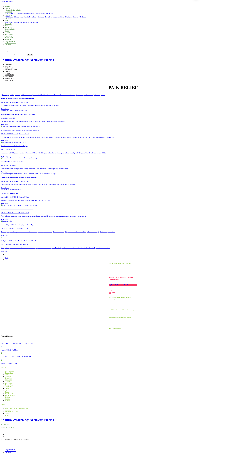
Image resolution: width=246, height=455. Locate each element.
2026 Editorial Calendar (12, 17)
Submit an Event (10, 41)
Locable (15, 439)
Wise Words (8, 36)
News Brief (8, 25)
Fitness (7, 390)
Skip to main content (7, 1)
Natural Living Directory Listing (21, 13)
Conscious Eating (10, 29)
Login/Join (8, 44)
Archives (111, 290)
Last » (6, 259)
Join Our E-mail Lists (11, 411)
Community (8, 24)
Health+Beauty (9, 393)
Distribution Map (25, 22)
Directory (7, 6)
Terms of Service (24, 439)
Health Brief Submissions (52, 17)
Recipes (7, 31)
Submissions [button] (8, 15)
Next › (6, 258)
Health (7, 392)
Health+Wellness (10, 395)
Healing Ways (9, 27)
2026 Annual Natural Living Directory (42, 13)
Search (7, 55)
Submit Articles (24, 17)
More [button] (6, 20)
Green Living (9, 34)
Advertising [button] (8, 12)
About (32, 22)
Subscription (112, 292)
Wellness (7, 399)
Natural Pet (8, 39)
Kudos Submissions (66, 17)
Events (7, 388)
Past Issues (8, 18)
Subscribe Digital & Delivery (13, 10)
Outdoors (7, 400)
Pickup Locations (113, 294)
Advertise (7, 13)
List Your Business (10, 43)
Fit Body (7, 32)
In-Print (7, 374)
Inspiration (8, 376)
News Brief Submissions (36, 17)
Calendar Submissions (79, 17)
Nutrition (7, 397)
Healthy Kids (9, 38)
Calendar (7, 8)
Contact (36, 22)
